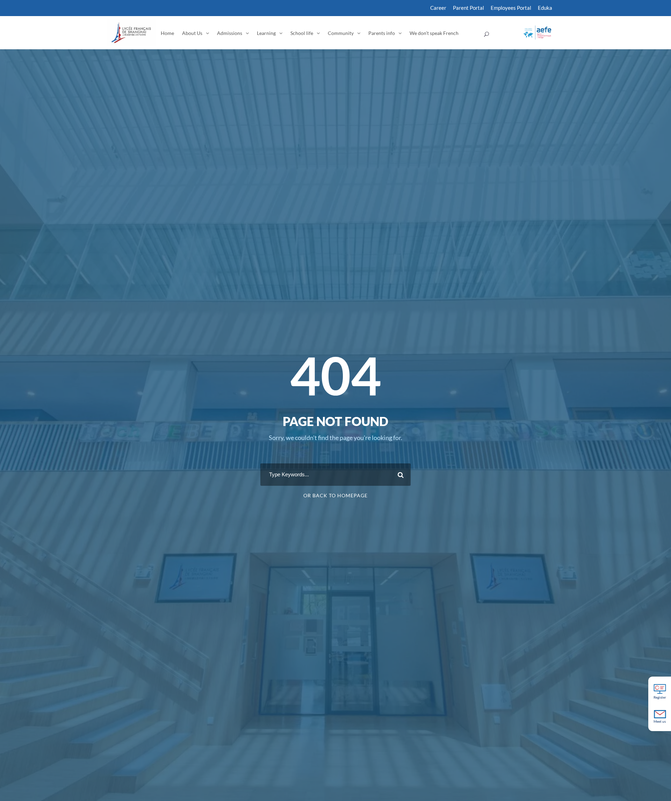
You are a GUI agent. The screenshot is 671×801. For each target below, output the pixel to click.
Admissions (229, 33)
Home (167, 33)
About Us (192, 33)
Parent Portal (468, 8)
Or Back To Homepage (335, 495)
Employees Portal (511, 8)
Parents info (381, 33)
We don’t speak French (434, 33)
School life (301, 33)
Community (341, 33)
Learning (266, 33)
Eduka (545, 8)
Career (438, 8)
